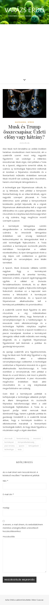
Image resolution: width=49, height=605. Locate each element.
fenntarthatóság (23, 438)
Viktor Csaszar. (37, 600)
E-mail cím (8, 494)
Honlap (6, 507)
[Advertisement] (24, 50)
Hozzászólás (9, 536)
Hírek (31, 122)
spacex (21, 446)
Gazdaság (20, 122)
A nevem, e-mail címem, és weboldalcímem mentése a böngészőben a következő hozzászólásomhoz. (23, 527)
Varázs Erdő (25, 10)
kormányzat (9, 442)
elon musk (8, 438)
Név (5, 480)
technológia (9, 449)
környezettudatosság (26, 442)
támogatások (33, 446)
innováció (37, 438)
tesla (20, 449)
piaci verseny (9, 446)
